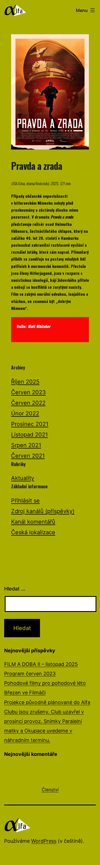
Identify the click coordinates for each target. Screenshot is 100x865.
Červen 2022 (28, 403)
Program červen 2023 (30, 674)
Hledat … (14, 589)
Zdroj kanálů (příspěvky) (42, 511)
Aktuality (22, 478)
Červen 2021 (28, 455)
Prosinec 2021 (29, 424)
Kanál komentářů (33, 521)
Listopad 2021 (29, 434)
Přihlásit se (25, 500)
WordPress (43, 841)
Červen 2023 (28, 392)
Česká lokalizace (33, 532)
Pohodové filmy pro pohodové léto (45, 683)
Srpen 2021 (26, 445)
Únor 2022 (25, 413)
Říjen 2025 (25, 381)
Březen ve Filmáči (25, 692)
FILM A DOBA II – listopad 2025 (41, 664)
